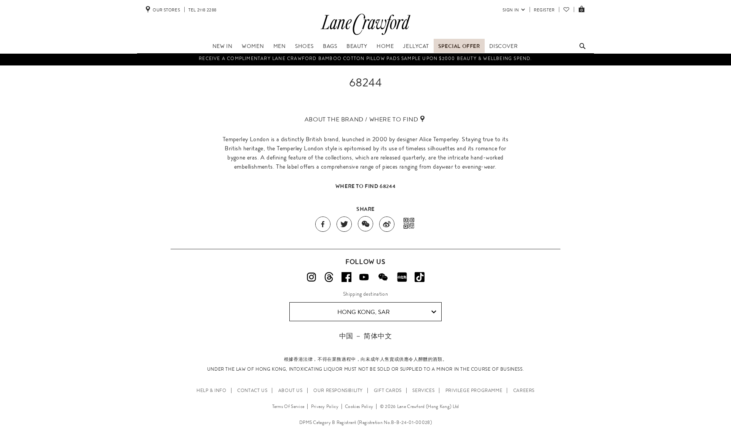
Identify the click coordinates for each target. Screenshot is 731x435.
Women (253, 46)
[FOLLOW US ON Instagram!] (311, 277)
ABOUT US (290, 390)
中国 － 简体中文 (365, 336)
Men (279, 46)
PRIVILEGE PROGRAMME (473, 390)
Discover (503, 46)
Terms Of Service (288, 406)
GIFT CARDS (388, 390)
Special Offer (459, 46)
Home (385, 46)
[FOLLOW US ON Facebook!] (346, 277)
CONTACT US (252, 390)
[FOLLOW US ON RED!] (402, 277)
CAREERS (524, 390)
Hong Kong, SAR (363, 312)
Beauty (356, 46)
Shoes (304, 46)
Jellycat (416, 46)
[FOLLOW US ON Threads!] (329, 277)
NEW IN (222, 46)
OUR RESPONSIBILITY (338, 390)
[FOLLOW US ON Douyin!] (419, 277)
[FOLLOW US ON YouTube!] (364, 277)
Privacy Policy (324, 406)
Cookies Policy (359, 406)
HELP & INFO (211, 390)
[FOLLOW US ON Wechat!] (383, 277)
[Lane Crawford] (365, 35)
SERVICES (423, 390)
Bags (330, 46)
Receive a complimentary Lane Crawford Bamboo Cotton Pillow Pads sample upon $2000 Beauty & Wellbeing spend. (365, 57)
